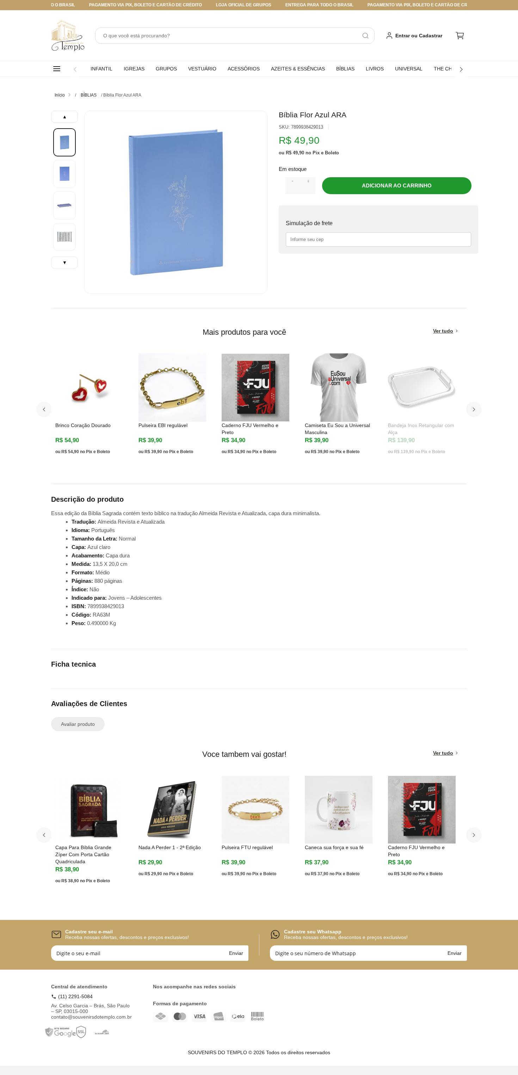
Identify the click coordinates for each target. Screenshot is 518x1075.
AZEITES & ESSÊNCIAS (298, 69)
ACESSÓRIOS (244, 69)
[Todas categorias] (58, 68)
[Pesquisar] (365, 36)
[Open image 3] (64, 205)
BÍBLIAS (345, 69)
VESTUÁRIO (202, 69)
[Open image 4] (64, 237)
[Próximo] (461, 69)
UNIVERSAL (409, 69)
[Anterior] (75, 69)
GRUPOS (166, 69)
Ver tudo (443, 331)
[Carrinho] (460, 36)
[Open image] (176, 202)
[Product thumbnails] (64, 189)
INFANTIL (101, 69)
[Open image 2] (64, 174)
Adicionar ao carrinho (397, 186)
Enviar (236, 953)
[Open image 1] (64, 142)
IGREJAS (134, 69)
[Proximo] (474, 409)
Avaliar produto (78, 724)
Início (60, 95)
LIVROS (375, 69)
